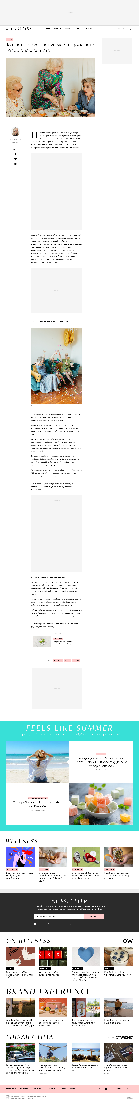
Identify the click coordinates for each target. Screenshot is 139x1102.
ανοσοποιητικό (58, 414)
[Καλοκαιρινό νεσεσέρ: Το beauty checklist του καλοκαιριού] (53, 1007)
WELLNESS (69, 29)
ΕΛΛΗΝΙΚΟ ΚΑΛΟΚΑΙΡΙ (37, 798)
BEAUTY (57, 29)
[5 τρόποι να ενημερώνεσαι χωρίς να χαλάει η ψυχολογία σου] (20, 857)
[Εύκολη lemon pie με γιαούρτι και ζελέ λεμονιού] (118, 956)
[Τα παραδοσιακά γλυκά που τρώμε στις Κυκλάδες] (101, 804)
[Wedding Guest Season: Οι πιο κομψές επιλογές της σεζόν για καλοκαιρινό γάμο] (20, 1007)
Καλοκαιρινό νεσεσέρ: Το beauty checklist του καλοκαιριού (51, 1022)
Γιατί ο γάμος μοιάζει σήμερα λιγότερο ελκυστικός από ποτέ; (20, 974)
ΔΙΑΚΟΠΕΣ (101, 754)
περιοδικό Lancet (64, 250)
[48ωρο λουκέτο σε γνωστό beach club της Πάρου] (86, 1052)
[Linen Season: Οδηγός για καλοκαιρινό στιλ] (118, 1007)
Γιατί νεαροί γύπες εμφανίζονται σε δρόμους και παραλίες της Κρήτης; (52, 1067)
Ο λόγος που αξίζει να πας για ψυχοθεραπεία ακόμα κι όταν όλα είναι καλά (85, 875)
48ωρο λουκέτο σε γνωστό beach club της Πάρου (85, 1066)
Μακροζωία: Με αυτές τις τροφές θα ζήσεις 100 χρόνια (64, 642)
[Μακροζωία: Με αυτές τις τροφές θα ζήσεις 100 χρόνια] (42, 641)
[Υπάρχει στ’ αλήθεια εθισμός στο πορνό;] (53, 956)
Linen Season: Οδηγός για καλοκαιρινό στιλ (117, 1021)
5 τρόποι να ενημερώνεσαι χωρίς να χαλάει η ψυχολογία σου (19, 875)
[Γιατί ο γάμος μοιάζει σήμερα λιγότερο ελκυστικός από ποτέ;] (20, 956)
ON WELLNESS (28, 941)
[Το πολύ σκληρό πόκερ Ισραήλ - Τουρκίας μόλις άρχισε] (118, 1052)
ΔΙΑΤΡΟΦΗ (44, 869)
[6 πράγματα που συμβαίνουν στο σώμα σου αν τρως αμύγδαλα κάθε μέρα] (53, 857)
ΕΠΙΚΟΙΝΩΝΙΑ (11, 1089)
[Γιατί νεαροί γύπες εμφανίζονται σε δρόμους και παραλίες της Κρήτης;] (53, 1052)
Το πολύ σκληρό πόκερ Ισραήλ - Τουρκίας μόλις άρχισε (116, 1067)
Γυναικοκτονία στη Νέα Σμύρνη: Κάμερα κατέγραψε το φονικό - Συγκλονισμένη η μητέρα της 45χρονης (20, 1068)
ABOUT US (37, 1089)
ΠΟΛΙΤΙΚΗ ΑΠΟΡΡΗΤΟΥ (67, 1089)
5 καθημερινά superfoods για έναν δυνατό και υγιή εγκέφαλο (116, 875)
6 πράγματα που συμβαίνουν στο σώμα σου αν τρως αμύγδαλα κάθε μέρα (52, 876)
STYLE (47, 29)
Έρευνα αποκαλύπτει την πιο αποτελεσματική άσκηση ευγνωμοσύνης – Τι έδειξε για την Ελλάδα (86, 976)
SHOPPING (89, 29)
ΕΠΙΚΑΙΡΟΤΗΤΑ (29, 1037)
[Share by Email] (15, 163)
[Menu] (7, 29)
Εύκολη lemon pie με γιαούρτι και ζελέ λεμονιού (117, 973)
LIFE (79, 29)
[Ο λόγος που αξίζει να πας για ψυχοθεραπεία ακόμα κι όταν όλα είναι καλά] (86, 857)
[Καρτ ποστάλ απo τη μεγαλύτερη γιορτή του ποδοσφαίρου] (86, 1007)
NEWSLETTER (122, 1089)
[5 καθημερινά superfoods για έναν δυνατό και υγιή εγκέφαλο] (118, 857)
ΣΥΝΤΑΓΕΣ (109, 969)
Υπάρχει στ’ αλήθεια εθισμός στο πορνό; (49, 973)
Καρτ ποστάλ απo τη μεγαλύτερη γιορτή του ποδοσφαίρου (83, 1022)
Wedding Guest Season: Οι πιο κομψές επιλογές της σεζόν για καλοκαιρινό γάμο (20, 1022)
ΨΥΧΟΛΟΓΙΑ (12, 869)
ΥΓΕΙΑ (9, 39)
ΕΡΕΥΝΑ (76, 661)
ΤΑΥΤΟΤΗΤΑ (24, 1089)
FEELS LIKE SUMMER (69, 728)
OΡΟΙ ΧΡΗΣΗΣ (49, 1089)
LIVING (10, 969)
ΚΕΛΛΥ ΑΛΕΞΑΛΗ (101, 769)
